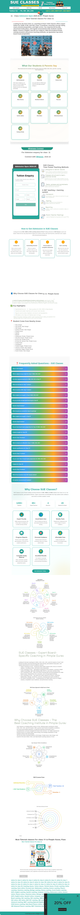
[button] (78, 896)
